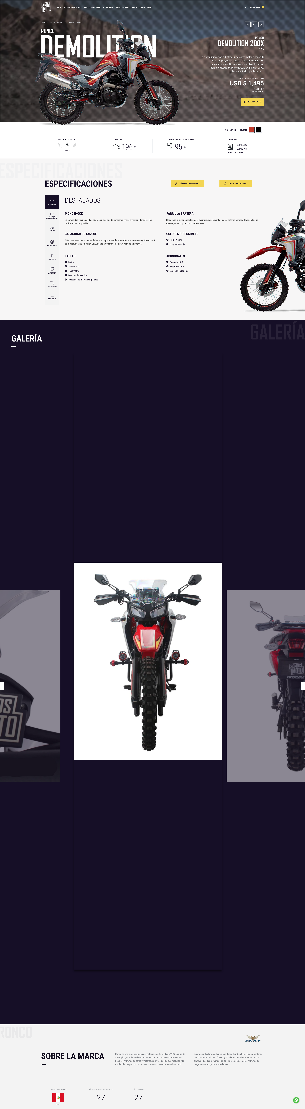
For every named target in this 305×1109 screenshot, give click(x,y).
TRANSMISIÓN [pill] (52, 286)
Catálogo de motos (72, 7)
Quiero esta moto (252, 102)
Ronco (79, 22)
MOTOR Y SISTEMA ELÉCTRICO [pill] (52, 217)
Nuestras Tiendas (92, 7)
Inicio (59, 7)
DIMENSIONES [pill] (52, 299)
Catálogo (44, 22)
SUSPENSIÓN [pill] (52, 259)
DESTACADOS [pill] (52, 204)
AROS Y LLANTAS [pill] (52, 245)
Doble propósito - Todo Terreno (62, 22)
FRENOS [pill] (52, 231)
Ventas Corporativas (141, 7)
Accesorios (108, 7)
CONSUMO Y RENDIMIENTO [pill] (52, 273)
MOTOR (232, 130)
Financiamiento (122, 7)
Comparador (256, 7)
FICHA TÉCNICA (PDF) (237, 183)
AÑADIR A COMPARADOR (189, 183)
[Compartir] (254, 24)
